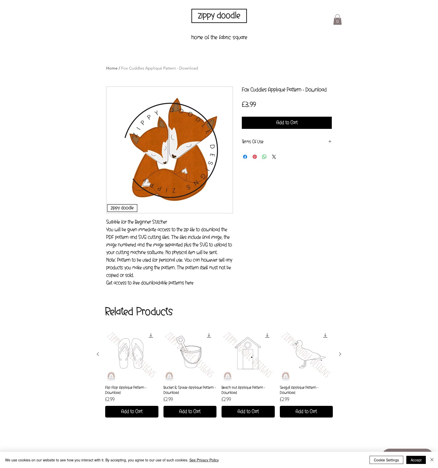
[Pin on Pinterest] (255, 157)
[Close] (432, 460)
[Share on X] (274, 157)
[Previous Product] (98, 354)
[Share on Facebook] (245, 157)
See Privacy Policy (204, 459)
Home (112, 68)
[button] (337, 19)
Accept (416, 459)
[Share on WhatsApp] (264, 157)
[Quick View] (131, 354)
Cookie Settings (386, 459)
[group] (219, 372)
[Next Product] (340, 354)
